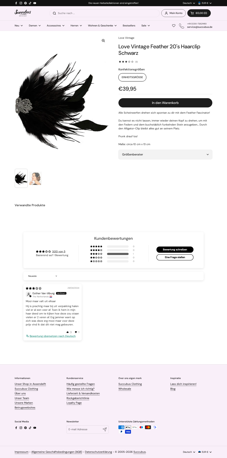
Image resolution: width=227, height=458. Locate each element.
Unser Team (22, 398)
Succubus (139, 452)
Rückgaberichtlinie (78, 398)
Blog (172, 388)
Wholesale (124, 388)
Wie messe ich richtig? (81, 388)
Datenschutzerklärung (98, 452)
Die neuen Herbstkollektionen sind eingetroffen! (113, 3)
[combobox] (105, 13)
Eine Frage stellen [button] (175, 257)
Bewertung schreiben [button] (175, 249)
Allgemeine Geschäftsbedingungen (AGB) (56, 452)
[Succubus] (23, 13)
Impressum (21, 452)
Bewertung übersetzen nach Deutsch (53, 336)
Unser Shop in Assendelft (30, 384)
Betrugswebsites (25, 407)
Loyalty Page (74, 402)
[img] (33, 288)
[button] (199, 13)
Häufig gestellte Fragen (81, 384)
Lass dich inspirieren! (183, 384)
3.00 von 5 (58, 251)
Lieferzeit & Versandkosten (83, 393)
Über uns (20, 393)
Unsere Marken (24, 402)
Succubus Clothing (26, 388)
